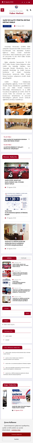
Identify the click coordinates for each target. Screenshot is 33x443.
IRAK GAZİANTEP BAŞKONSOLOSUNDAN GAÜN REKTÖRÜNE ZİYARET (15, 140)
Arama (7, 308)
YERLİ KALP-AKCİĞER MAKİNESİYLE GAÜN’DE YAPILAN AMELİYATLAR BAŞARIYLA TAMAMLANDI (21, 291)
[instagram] (27, 2)
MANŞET (7, 340)
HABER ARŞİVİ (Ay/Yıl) (8, 324)
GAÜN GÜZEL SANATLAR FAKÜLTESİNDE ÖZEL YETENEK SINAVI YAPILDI (20, 265)
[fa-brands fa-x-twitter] (24, 2)
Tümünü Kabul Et (16, 434)
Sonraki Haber (7, 144)
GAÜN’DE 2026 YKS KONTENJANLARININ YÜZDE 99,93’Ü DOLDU (15, 407)
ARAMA (27, 313)
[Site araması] (27, 10)
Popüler (23, 258)
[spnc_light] (30, 10)
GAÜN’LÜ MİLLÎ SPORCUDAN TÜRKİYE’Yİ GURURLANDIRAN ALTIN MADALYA (19, 274)
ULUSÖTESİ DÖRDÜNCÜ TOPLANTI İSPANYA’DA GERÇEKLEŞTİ (13, 148)
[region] (16, 431)
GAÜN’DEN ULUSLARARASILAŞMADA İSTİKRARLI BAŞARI (18, 282)
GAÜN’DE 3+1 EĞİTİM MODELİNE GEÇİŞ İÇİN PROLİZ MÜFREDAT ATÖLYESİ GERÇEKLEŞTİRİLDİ (20, 299)
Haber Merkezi (16, 13)
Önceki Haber (7, 137)
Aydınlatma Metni (15, 430)
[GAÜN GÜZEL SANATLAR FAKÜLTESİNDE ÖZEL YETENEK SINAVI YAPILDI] (16, 170)
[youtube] (29, 2)
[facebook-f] (22, 2)
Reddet (16, 439)
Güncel (9, 258)
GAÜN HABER (9, 336)
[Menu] (2, 10)
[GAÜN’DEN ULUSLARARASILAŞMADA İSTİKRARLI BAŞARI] (16, 201)
